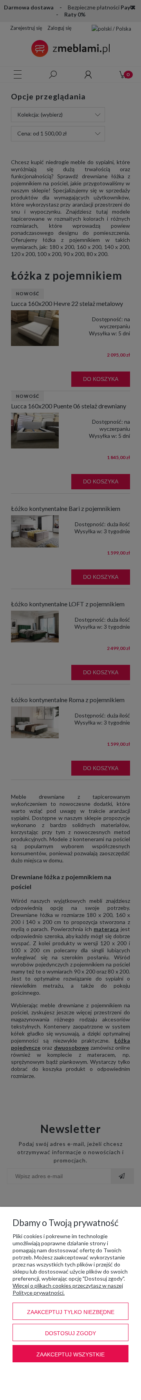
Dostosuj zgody (70, 1333)
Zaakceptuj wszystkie (70, 1354)
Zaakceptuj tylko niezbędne (70, 1312)
